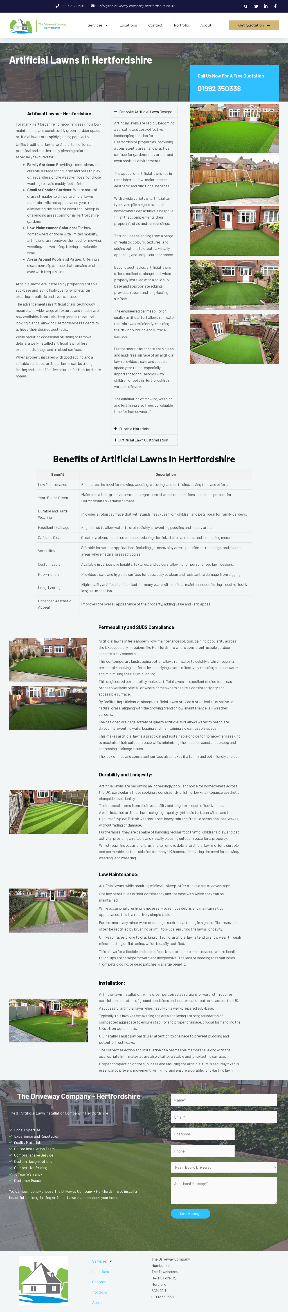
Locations (128, 25)
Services (95, 25)
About (206, 25)
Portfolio (181, 25)
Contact (155, 25)
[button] (245, 6)
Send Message (190, 1213)
